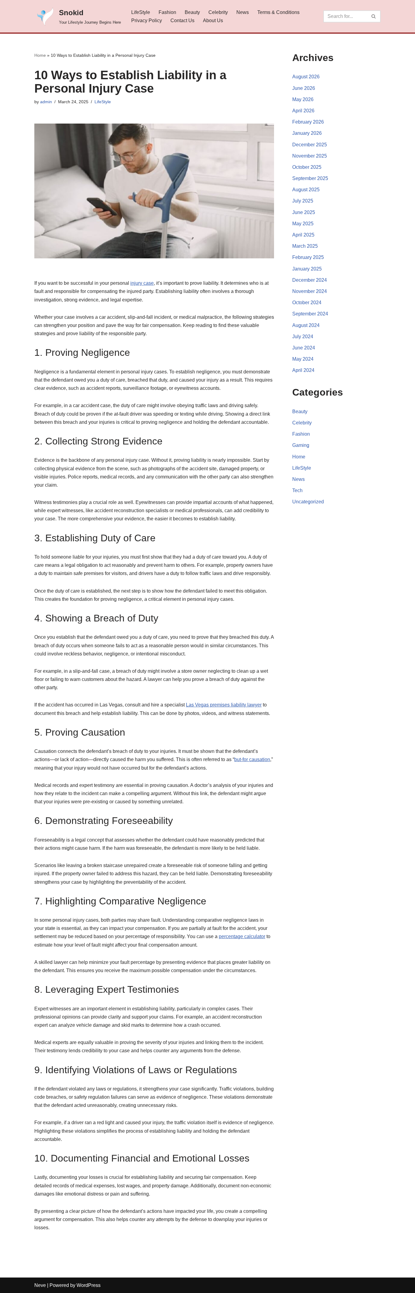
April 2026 (303, 110)
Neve (40, 1285)
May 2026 (303, 99)
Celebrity (218, 12)
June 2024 (303, 347)
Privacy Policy (146, 20)
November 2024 (309, 291)
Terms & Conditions (278, 12)
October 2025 (306, 167)
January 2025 (307, 268)
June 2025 (303, 212)
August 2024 (306, 325)
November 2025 (309, 155)
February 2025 (308, 257)
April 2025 (303, 234)
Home (40, 55)
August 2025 (306, 189)
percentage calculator (242, 936)
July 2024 (302, 336)
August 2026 (306, 76)
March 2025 (305, 246)
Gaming (300, 445)
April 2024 (303, 370)
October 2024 (306, 302)
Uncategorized (308, 501)
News (242, 12)
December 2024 (309, 280)
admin (46, 101)
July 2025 (302, 200)
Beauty (192, 12)
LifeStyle (140, 12)
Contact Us (182, 20)
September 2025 (310, 178)
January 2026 (307, 133)
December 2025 (309, 144)
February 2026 (308, 121)
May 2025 (303, 223)
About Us (213, 20)
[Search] (374, 16)
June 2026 (303, 88)
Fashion (167, 12)
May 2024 (303, 359)
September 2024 (310, 313)
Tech (297, 490)
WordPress (89, 1285)
